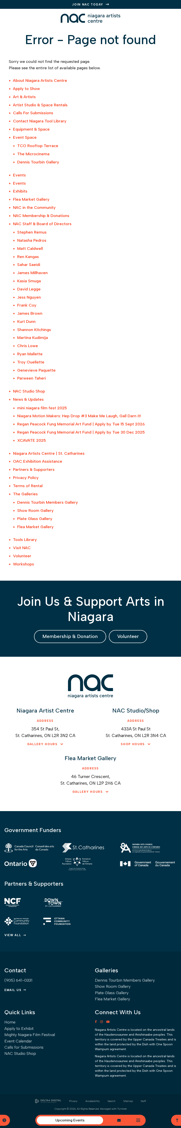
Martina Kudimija (32, 337)
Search (111, 1101)
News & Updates (28, 399)
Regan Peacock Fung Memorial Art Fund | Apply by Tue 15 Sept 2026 (81, 424)
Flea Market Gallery (31, 199)
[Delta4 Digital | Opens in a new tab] (48, 1101)
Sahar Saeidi (28, 264)
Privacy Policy (26, 477)
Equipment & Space (31, 129)
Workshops (23, 564)
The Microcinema (33, 154)
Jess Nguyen (29, 297)
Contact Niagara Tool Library (39, 121)
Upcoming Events (70, 1120)
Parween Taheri (31, 378)
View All (12, 935)
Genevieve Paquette (36, 370)
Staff (143, 1101)
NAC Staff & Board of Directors (42, 223)
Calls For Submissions (33, 112)
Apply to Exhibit (19, 1028)
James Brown (29, 313)
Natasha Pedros (31, 240)
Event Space (25, 137)
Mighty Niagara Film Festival (29, 1034)
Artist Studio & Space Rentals (40, 105)
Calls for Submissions (23, 1047)
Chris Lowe (27, 345)
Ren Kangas (28, 256)
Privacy (73, 1101)
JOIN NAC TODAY (87, 4)
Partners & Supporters (34, 469)
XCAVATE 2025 (31, 440)
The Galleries (25, 494)
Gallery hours (42, 744)
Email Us (12, 990)
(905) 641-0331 (18, 980)
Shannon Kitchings (34, 329)
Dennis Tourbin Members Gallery (47, 502)
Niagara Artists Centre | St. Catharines (49, 453)
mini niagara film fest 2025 (42, 408)
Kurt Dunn (26, 321)
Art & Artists (24, 96)
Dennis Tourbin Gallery (38, 162)
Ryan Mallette (30, 354)
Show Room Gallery (35, 510)
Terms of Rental (28, 485)
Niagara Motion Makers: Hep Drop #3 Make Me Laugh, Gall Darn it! (79, 415)
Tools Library (25, 539)
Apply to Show (26, 88)
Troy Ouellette (30, 362)
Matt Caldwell (30, 248)
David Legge (29, 289)
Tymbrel (122, 1108)
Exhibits (20, 191)
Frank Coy (26, 305)
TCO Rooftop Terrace (37, 145)
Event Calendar (18, 1041)
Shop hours (133, 744)
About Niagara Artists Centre (40, 80)
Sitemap (128, 1101)
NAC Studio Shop (29, 391)
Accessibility (92, 1101)
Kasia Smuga (29, 281)
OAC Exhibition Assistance (37, 461)
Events (19, 175)
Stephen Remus (32, 232)
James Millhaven (32, 272)
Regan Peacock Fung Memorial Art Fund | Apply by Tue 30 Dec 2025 (81, 432)
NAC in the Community (34, 207)
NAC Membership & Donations (41, 215)
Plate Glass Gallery (34, 518)
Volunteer (22, 556)
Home (9, 1022)
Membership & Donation (70, 636)
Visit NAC (22, 547)
